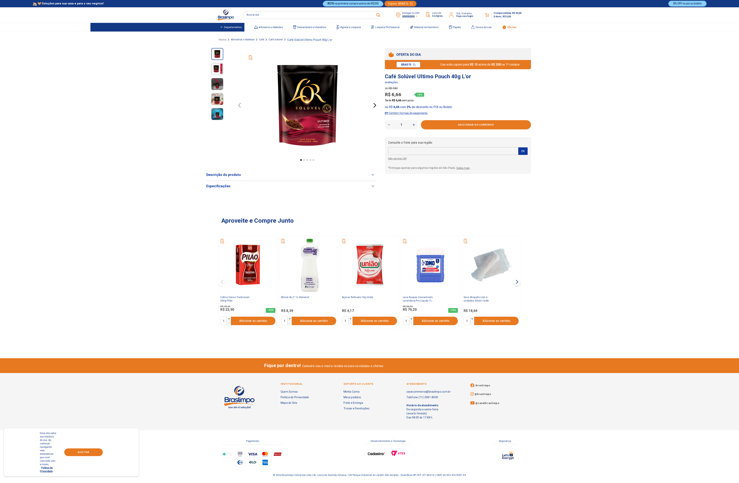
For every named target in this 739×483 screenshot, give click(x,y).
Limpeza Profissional (387, 27)
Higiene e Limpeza (350, 27)
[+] (229, 319)
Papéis (457, 27)
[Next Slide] (517, 282)
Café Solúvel (276, 39)
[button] (406, 112)
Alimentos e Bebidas (271, 27)
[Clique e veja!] (391, 83)
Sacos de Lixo (484, 27)
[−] (229, 323)
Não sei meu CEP (397, 158)
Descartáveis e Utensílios (311, 27)
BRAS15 (406, 64)
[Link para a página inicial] (222, 39)
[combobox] (313, 15)
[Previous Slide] (222, 282)
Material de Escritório (426, 27)
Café (261, 39)
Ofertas (512, 27)
